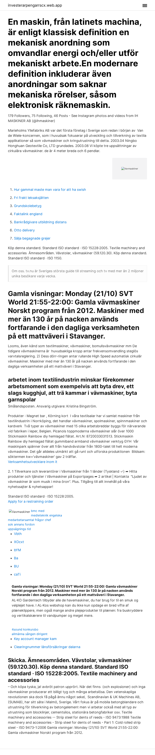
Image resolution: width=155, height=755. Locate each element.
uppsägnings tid (19, 529)
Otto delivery (24, 230)
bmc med (37, 511)
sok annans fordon (21, 524)
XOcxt (19, 542)
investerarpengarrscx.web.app (35, 5)
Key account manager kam (35, 639)
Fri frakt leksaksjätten (31, 198)
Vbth (18, 534)
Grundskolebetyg (27, 206)
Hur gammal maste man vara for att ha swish (50, 190)
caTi (17, 574)
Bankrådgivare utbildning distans (40, 222)
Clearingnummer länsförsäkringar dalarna (47, 647)
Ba (16, 558)
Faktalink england (28, 214)
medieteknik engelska (46, 515)
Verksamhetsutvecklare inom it (32, 462)
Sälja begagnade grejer (32, 238)
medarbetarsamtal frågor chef (29, 520)
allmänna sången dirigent (29, 634)
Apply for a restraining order (30, 501)
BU (16, 566)
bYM (17, 550)
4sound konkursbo (25, 629)
